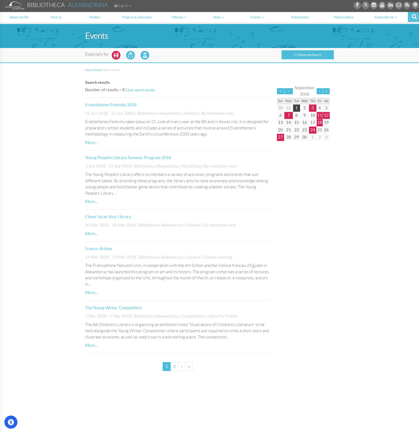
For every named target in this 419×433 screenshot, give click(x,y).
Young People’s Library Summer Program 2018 (128, 157)
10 (312, 115)
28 (288, 137)
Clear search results (140, 90)
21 (288, 130)
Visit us (56, 17)
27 (280, 137)
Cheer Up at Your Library (108, 217)
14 (288, 122)
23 (304, 130)
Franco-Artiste (98, 248)
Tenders (94, 17)
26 (326, 130)
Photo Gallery (344, 17)
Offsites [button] (178, 17)
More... (91, 142)
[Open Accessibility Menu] (10, 422)
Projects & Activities (137, 17)
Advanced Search (309, 55)
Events (97, 70)
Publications (300, 17)
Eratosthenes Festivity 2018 (111, 105)
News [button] (217, 17)
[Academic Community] (145, 55)
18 (319, 122)
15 (296, 122)
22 (296, 130)
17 (312, 122)
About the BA (19, 17)
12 (326, 115)
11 (319, 115)
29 (296, 137)
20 (280, 130)
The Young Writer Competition (113, 308)
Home (88, 70)
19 (326, 122)
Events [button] (256, 17)
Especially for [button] (385, 17)
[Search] (413, 17)
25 (319, 130)
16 (304, 122)
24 (312, 130)
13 (280, 122)
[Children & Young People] (116, 55)
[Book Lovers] (130, 55)
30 (304, 137)
